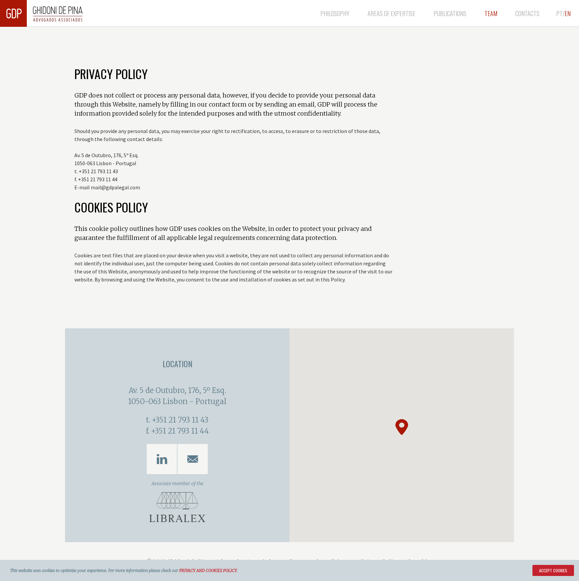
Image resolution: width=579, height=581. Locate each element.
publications (450, 13)
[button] (401, 427)
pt (559, 13)
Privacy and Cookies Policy (208, 570)
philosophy (334, 13)
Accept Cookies (553, 570)
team (491, 13)
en (568, 13)
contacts (527, 13)
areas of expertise (391, 13)
